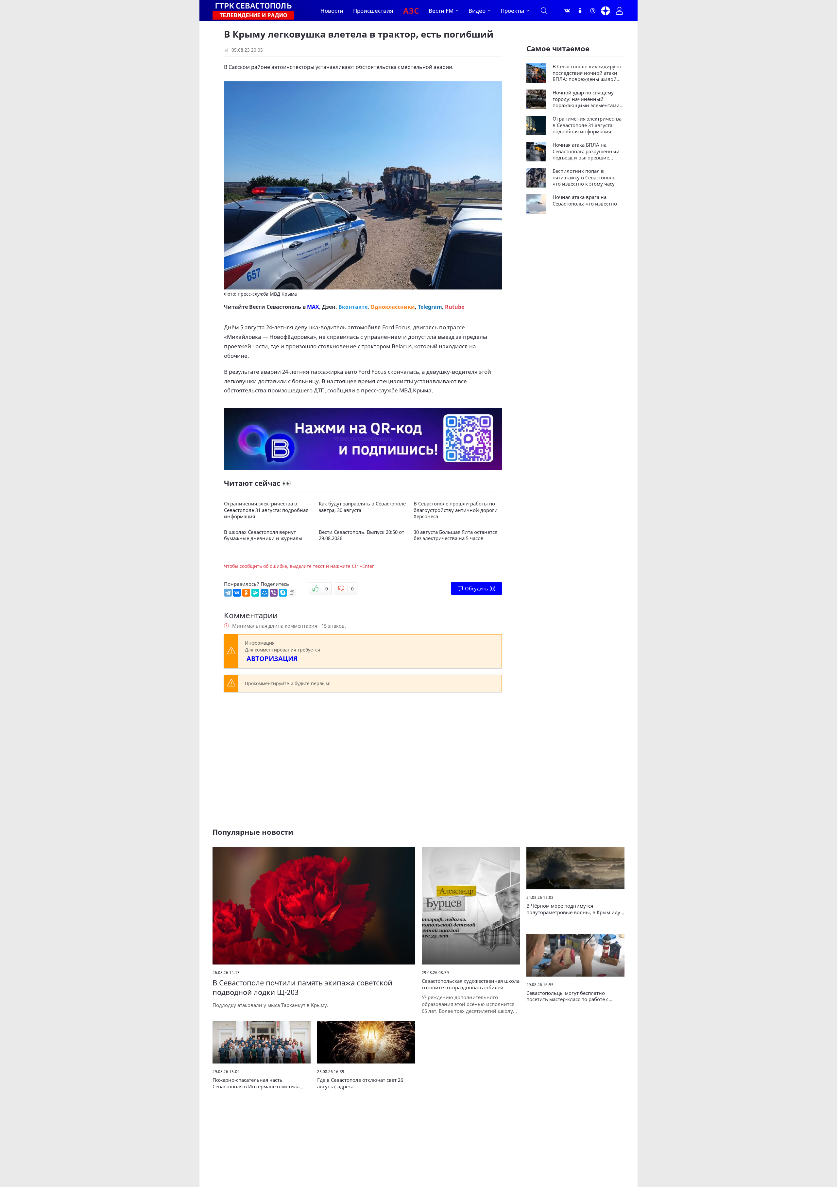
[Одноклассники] (580, 11)
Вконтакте (352, 306)
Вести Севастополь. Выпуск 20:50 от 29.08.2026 (361, 535)
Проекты (512, 10)
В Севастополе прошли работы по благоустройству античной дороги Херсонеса (456, 510)
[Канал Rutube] (593, 11)
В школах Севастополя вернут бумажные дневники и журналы (263, 535)
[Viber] (274, 593)
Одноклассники (392, 306)
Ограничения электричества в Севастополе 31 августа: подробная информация (266, 510)
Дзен (328, 306)
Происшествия (373, 10)
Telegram (430, 306)
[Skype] (283, 593)
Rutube (454, 306)
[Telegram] (228, 593)
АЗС (411, 10)
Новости (331, 10)
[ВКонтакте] (237, 593)
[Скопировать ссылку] (292, 593)
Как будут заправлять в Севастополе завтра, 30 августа (362, 507)
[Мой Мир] (264, 593)
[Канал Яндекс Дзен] (605, 11)
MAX (313, 306)
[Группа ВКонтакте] (567, 11)
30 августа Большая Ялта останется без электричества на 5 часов (455, 535)
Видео (477, 10)
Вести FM (441, 10)
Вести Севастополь (275, 306)
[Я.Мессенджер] (255, 593)
